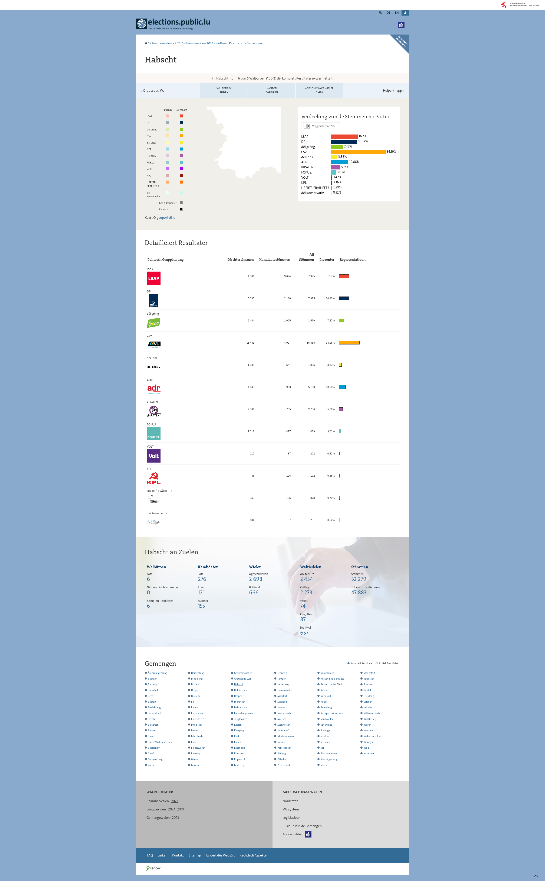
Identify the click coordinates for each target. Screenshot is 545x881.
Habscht (238, 684)
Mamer (281, 707)
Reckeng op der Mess (332, 678)
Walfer (367, 724)
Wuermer (369, 753)
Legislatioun (292, 817)
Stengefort (369, 673)
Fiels (193, 742)
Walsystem (291, 809)
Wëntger (368, 742)
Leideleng (239, 765)
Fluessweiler (198, 747)
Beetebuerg (154, 707)
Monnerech (283, 724)
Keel (236, 736)
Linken (162, 855)
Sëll (322, 747)
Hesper (238, 696)
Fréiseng (195, 753)
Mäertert (282, 696)
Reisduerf (326, 696)
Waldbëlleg (370, 719)
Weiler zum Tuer (373, 736)
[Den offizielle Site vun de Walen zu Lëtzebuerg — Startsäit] (174, 25)
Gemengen (254, 43)
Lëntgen (281, 678)
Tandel (367, 690)
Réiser (324, 701)
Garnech (195, 759)
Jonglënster (240, 719)
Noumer (282, 742)
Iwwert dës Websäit (220, 855)
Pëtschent (282, 759)
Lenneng (282, 673)
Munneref (282, 730)
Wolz (366, 747)
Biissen (152, 730)
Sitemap (195, 855)
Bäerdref (152, 678)
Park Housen (284, 747)
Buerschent (154, 747)
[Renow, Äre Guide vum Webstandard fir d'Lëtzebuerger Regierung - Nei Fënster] (153, 868)
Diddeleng (196, 678)
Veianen (368, 701)
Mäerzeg (282, 701)
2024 (171, 809)
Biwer (151, 736)
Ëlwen (194, 707)
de (388, 12)
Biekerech (153, 724)
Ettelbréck (196, 724)
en (397, 12)
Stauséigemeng (329, 759)
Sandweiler (327, 719)
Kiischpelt (239, 747)
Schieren (325, 742)
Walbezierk (224, 90)
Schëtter (325, 736)
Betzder (152, 719)
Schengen (326, 730)
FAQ (150, 855)
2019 (180, 809)
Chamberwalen (161, 43)
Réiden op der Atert (331, 684)
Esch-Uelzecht (198, 719)
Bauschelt (153, 690)
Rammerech (327, 673)
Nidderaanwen (285, 736)
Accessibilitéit (293, 834)
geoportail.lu (165, 217)
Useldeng (369, 696)
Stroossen (369, 678)
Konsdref (239, 753)
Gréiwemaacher (243, 673)
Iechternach (240, 707)
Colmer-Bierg (155, 759)
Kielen (237, 742)
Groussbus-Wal (153, 90)
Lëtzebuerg (283, 684)
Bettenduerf (154, 713)
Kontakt (178, 855)
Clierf (151, 753)
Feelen (194, 730)
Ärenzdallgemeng (157, 673)
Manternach (284, 713)
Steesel (324, 765)
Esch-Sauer (197, 713)
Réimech (325, 690)
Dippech (195, 690)
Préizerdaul (283, 765)
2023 (178, 43)
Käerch (238, 724)
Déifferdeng (197, 673)
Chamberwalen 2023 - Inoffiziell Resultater (214, 43)
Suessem (368, 684)
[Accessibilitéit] (401, 25)
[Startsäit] (146, 43)
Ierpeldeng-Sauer (243, 713)
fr (380, 12)
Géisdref (195, 765)
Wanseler (369, 730)
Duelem (195, 696)
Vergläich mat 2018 (324, 126)
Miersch (281, 719)
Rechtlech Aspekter (254, 855)
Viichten (368, 707)
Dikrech (195, 684)
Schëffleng (326, 724)
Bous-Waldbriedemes (160, 742)
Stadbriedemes (329, 753)
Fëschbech (197, 736)
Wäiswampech (372, 713)
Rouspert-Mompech (332, 713)
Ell (192, 701)
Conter (151, 765)
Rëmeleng (326, 707)
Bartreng (152, 684)
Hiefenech (239, 701)
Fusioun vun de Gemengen (302, 826)
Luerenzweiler (285, 690)
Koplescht (239, 759)
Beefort (152, 701)
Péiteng (281, 753)
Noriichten (290, 801)
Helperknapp (393, 90)
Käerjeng (239, 730)
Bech (150, 696)
